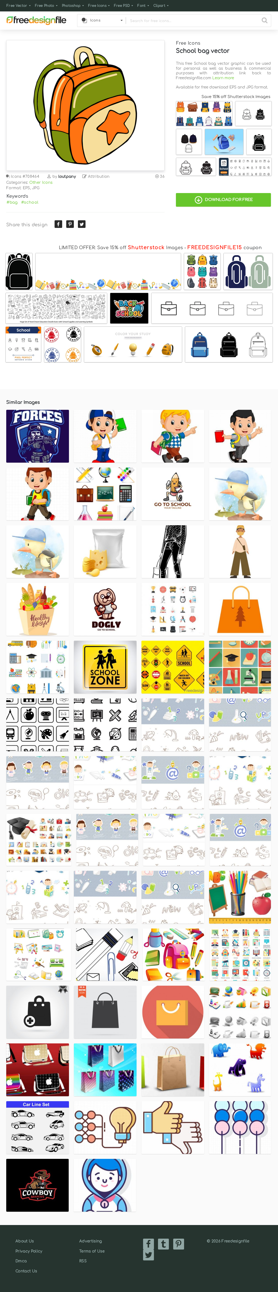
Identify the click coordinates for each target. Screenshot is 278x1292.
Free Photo (44, 6)
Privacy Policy (28, 1251)
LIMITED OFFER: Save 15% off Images (121, 247)
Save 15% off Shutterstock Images (235, 96)
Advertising (90, 1241)
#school (29, 202)
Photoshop (71, 6)
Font (141, 6)
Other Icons (41, 183)
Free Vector (17, 6)
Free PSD (122, 6)
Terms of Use (92, 1251)
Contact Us (26, 1271)
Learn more (223, 78)
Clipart (159, 6)
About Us (24, 1241)
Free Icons (97, 6)
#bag (12, 202)
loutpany (67, 177)
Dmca (21, 1261)
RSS (83, 1261)
